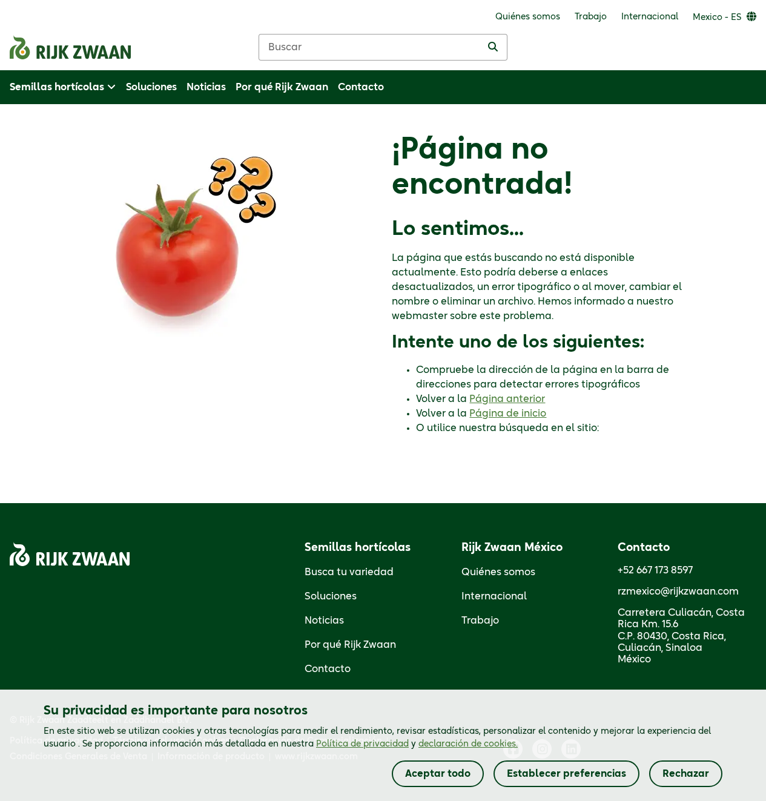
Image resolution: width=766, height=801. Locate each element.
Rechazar (685, 774)
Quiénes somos (498, 572)
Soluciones (331, 596)
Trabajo (480, 620)
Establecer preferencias (566, 774)
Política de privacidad (362, 744)
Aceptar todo (437, 774)
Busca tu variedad (349, 572)
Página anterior (507, 399)
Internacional (494, 596)
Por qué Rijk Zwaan (350, 645)
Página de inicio (507, 413)
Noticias (324, 620)
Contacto (328, 669)
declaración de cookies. (468, 744)
